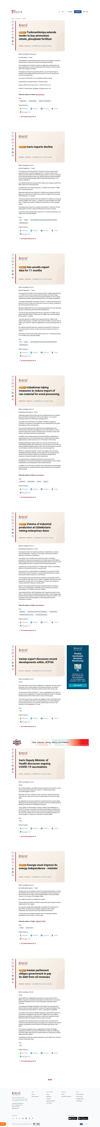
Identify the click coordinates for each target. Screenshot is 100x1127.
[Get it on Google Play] (83, 1118)
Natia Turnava (29, 927)
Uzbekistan (22, 481)
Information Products (66, 1096)
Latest (33, 1094)
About (47, 1094)
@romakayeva (40, 475)
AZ (84, 1124)
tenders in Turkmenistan (45, 101)
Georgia (21, 927)
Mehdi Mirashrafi (24, 223)
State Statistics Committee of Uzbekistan (37, 611)
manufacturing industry (41, 614)
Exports (26, 341)
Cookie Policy (79, 1101)
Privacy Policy (79, 1096)
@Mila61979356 (41, 921)
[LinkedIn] (29, 1118)
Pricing (62, 1094)
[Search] (59, 11)
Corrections (49, 1103)
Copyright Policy (80, 1098)
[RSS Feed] (32, 1118)
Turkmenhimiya (32, 101)
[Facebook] (16, 1118)
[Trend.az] (16, 11)
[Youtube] (23, 1118)
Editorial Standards (50, 1101)
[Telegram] (26, 1118)
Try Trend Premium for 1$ (28, 116)
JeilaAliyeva (40, 94)
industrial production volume (26, 614)
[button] (12, 21)
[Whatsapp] (13, 1118)
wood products (31, 481)
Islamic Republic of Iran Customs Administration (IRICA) (44, 220)
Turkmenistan (23, 101)
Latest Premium (35, 1096)
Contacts (48, 1098)
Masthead (48, 1096)
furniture (46, 481)
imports (26, 220)
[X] (19, 1118)
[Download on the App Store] (73, 1118)
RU (86, 1124)
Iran (21, 220)
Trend (56, 178)
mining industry (53, 611)
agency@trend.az (15, 1108)
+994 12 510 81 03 (15, 1106)
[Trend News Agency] (16, 1093)
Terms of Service (80, 1094)
